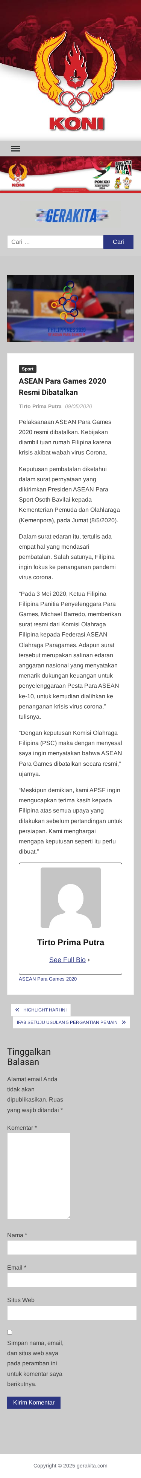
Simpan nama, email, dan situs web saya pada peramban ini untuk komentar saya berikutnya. (35, 1363)
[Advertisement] (70, 70)
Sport (27, 369)
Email (16, 1267)
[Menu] (14, 148)
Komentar (22, 1128)
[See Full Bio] (89, 960)
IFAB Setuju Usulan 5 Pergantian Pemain (67, 1022)
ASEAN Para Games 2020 (48, 979)
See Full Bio (67, 960)
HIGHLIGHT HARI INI (45, 1010)
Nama (17, 1235)
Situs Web (21, 1300)
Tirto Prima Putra (40, 406)
